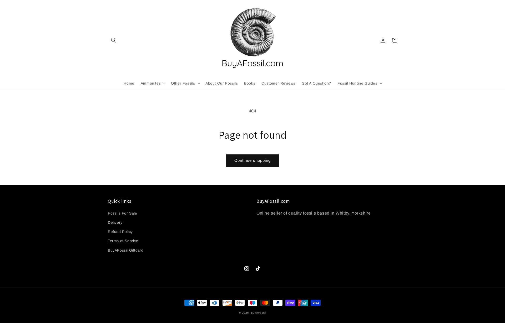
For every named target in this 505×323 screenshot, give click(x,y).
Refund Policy (120, 232)
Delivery (115, 222)
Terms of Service (123, 241)
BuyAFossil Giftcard (125, 250)
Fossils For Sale (122, 213)
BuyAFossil (258, 312)
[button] (113, 40)
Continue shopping (252, 160)
